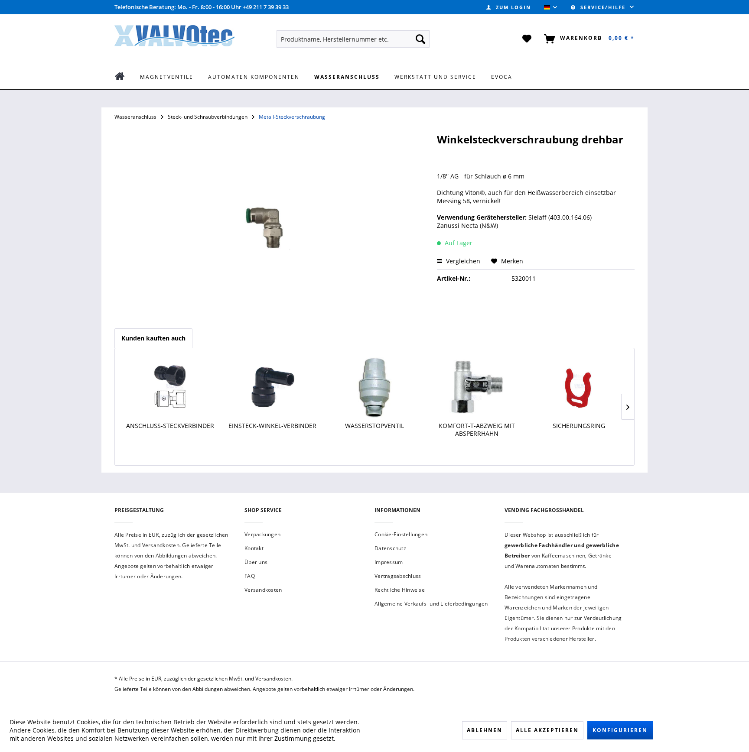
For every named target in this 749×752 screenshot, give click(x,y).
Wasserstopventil (374, 426)
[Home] (125, 76)
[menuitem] (508, 7)
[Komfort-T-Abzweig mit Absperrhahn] (477, 387)
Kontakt (254, 548)
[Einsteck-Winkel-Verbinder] (272, 387)
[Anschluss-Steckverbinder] (170, 387)
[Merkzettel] (527, 39)
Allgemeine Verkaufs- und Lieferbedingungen (431, 603)
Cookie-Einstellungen (400, 534)
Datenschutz (390, 548)
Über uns (255, 562)
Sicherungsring (579, 426)
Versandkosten (263, 589)
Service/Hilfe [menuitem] (603, 7)
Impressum (388, 562)
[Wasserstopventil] (374, 387)
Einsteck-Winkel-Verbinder (272, 426)
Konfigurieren (620, 730)
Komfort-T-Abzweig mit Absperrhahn (477, 430)
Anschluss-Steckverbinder (170, 426)
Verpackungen (262, 534)
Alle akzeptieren (547, 730)
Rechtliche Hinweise (399, 589)
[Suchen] (420, 39)
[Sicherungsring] (578, 387)
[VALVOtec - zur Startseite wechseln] (174, 38)
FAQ (249, 576)
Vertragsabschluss (397, 576)
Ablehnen (484, 730)
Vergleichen (462, 261)
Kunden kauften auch (153, 338)
